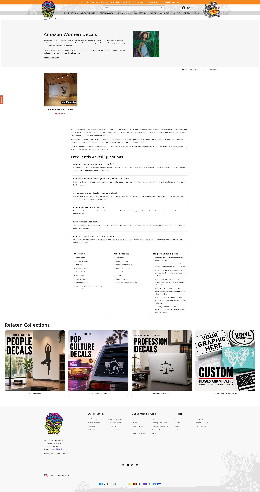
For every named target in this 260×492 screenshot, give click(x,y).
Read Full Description (51, 57)
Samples (178, 426)
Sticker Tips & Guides (139, 433)
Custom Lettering (94, 423)
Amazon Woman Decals (60, 109)
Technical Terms (181, 419)
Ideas (154, 433)
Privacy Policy (157, 430)
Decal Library (92, 419)
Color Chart (180, 430)
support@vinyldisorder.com (56, 449)
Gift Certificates (201, 426)
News (133, 419)
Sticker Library (113, 426)
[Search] (162, 7)
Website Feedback (202, 423)
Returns (134, 423)
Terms (134, 430)
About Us (155, 419)
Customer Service (138, 426)
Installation (200, 419)
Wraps (110, 430)
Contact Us (179, 423)
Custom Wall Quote (115, 423)
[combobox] (134, 7)
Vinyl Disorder (127, 487)
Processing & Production (160, 426)
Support (1, 99)
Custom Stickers (93, 430)
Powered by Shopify (136, 487)
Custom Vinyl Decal (115, 419)
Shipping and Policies (159, 423)
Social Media (92, 426)
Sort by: (184, 70)
